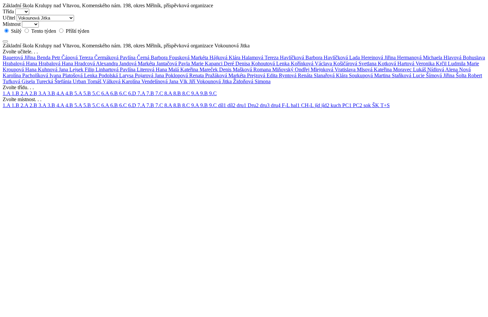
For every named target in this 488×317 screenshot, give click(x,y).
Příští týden (76, 31)
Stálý (16, 31)
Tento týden (43, 31)
